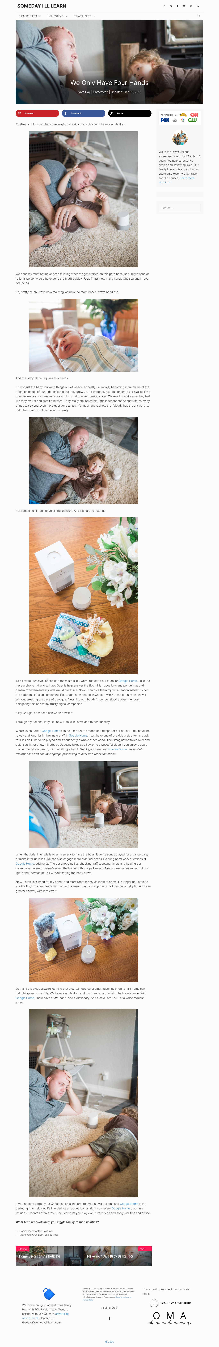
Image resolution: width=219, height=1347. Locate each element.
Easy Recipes (28, 16)
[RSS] (197, 6)
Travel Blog (82, 16)
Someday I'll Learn (41, 6)
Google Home (128, 680)
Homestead (55, 16)
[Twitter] (184, 6)
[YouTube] (191, 6)
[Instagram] (164, 6)
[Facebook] (177, 6)
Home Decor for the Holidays (36, 1231)
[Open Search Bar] (198, 16)
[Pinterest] (170, 6)
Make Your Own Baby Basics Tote (39, 1234)
